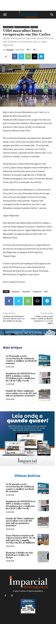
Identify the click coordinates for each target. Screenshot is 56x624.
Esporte (34, 27)
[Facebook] (15, 56)
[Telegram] (41, 56)
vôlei (46, 291)
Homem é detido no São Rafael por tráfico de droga (19, 555)
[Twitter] (21, 56)
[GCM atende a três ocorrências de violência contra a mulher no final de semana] (44, 360)
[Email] (34, 56)
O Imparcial (37, 291)
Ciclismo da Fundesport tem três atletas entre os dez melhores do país (14, 318)
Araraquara (8, 27)
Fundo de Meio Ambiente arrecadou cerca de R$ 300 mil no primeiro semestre (21, 393)
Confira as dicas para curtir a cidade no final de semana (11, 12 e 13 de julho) (42, 320)
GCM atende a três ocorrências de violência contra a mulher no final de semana (21, 360)
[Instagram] (11, 595)
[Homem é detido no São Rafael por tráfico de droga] (43, 556)
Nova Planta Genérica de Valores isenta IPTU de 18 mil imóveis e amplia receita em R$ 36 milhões (20, 539)
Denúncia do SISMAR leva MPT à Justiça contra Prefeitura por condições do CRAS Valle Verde (20, 377)
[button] (4, 15)
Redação (9, 50)
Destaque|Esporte (22, 27)
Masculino (26, 291)
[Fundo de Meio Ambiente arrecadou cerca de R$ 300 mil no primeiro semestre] (44, 395)
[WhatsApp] (28, 56)
